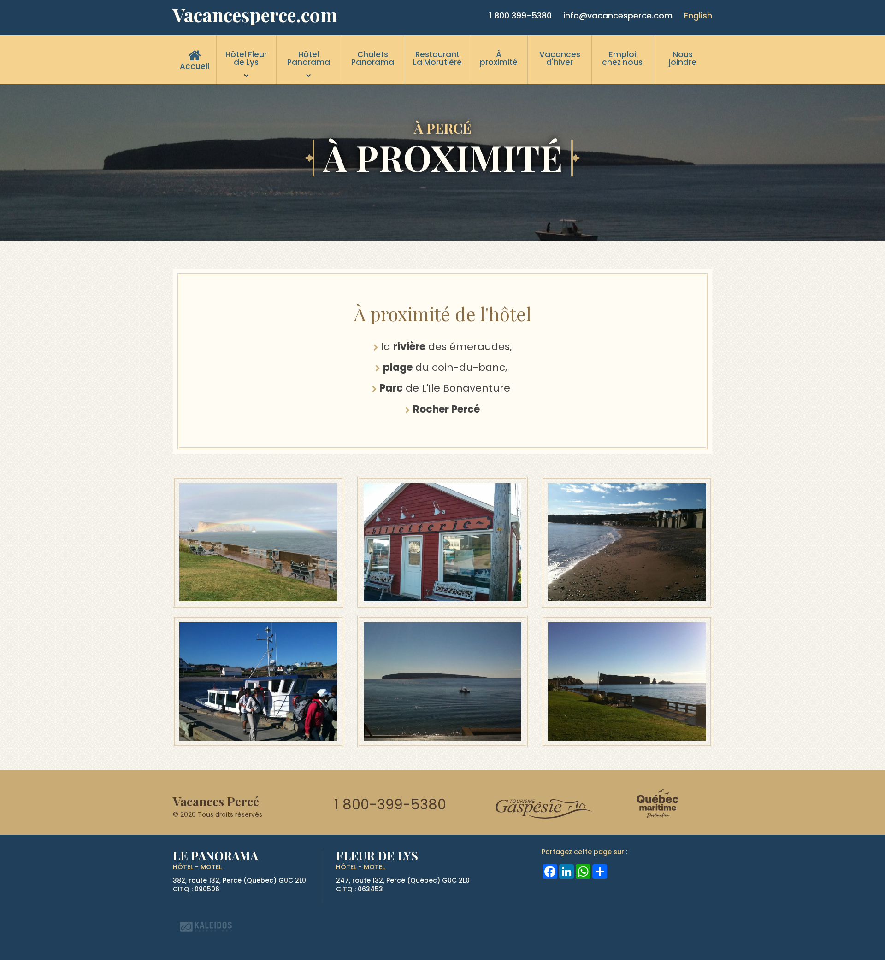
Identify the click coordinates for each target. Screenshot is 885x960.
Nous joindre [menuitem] (682, 58)
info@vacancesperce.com (618, 15)
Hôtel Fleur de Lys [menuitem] (246, 58)
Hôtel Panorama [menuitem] (308, 58)
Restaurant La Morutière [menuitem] (437, 58)
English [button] (698, 15)
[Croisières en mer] (258, 680)
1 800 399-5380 (520, 15)
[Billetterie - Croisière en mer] (442, 541)
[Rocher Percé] (258, 541)
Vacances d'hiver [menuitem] (559, 58)
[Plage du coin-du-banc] (627, 541)
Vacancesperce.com (255, 15)
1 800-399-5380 (390, 804)
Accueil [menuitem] (194, 66)
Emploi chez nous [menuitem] (622, 58)
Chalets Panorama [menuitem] (372, 58)
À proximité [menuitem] (499, 58)
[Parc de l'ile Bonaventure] (442, 680)
